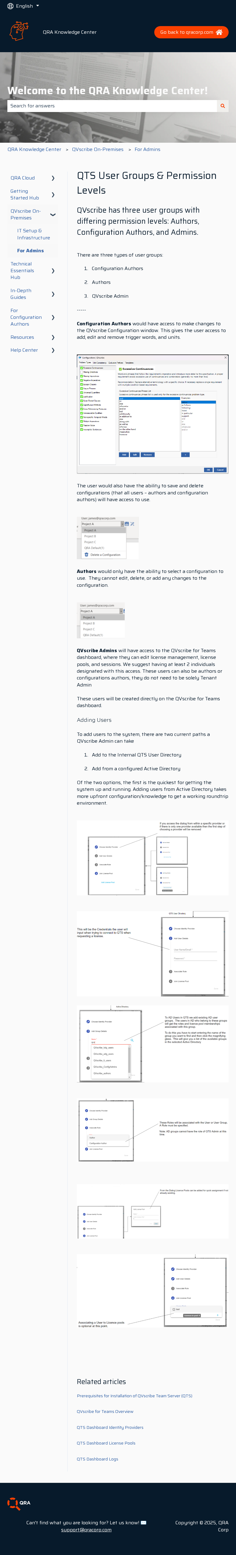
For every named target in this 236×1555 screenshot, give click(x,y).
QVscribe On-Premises (98, 149)
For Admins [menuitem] (30, 250)
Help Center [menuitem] (24, 350)
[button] (53, 178)
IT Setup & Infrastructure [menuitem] (33, 234)
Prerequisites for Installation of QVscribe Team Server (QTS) (134, 1395)
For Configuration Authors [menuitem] (26, 317)
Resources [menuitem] (22, 337)
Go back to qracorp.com (186, 32)
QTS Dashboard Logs (97, 1459)
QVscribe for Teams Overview (105, 1411)
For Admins (147, 149)
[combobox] (112, 106)
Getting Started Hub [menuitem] (24, 194)
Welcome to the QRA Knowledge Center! (107, 91)
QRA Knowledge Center (69, 32)
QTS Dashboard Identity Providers (110, 1427)
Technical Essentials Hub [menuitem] (22, 270)
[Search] (223, 106)
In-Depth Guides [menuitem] (20, 294)
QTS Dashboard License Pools (106, 1443)
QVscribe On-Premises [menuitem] (25, 214)
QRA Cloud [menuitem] (22, 178)
